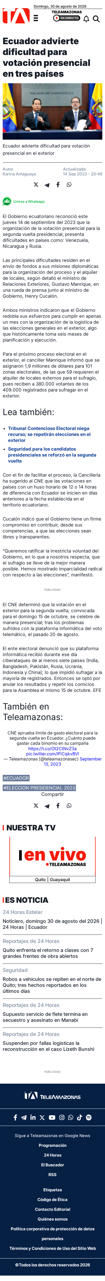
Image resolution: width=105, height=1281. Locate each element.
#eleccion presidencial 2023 (39, 788)
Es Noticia (26, 900)
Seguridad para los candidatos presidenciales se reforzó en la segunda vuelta (52, 455)
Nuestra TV (30, 827)
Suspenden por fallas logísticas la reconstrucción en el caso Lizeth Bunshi (48, 1046)
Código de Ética (52, 1199)
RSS (52, 1174)
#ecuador (16, 778)
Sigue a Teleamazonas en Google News (52, 1135)
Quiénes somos (53, 1219)
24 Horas (52, 1155)
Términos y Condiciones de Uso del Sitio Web (52, 1248)
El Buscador (52, 1164)
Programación (52, 1145)
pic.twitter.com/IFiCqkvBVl (52, 753)
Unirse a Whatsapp (29, 201)
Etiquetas (52, 1189)
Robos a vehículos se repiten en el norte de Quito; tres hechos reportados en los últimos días (52, 985)
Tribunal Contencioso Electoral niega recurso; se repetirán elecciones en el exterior (49, 434)
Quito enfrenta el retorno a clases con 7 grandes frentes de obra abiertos (48, 953)
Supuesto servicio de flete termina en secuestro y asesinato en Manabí (45, 1017)
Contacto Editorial (52, 1209)
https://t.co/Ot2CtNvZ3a (52, 748)
